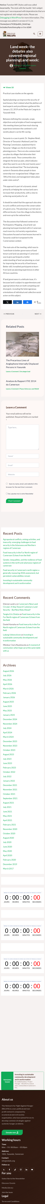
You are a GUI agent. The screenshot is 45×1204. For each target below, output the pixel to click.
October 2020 (9, 833)
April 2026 (7, 684)
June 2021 (7, 811)
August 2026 (8, 671)
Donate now (11, 1132)
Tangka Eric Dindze (11, 614)
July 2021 (7, 807)
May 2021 (7, 816)
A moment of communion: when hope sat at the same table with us (21, 648)
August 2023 (8, 754)
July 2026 (7, 675)
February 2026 (9, 693)
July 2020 (7, 842)
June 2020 (7, 846)
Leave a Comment (12, 371)
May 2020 (7, 851)
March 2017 (8, 868)
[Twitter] (4, 1170)
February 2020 (9, 860)
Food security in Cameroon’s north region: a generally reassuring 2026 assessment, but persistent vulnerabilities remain (21, 573)
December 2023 (10, 741)
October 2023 (9, 750)
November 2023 (10, 745)
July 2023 (7, 759)
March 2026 (8, 688)
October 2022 (9, 772)
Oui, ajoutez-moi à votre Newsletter (20, 494)
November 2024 (10, 724)
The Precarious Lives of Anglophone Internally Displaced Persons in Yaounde (22, 364)
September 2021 (10, 798)
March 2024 (8, 737)
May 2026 (7, 680)
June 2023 (7, 763)
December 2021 (10, 785)
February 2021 (9, 824)
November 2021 (10, 789)
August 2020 (8, 838)
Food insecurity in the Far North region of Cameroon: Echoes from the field (21, 617)
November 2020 (10, 829)
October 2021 (9, 794)
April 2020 (7, 855)
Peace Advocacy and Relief (29, 389)
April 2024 (7, 732)
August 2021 (8, 803)
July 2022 (7, 776)
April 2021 (7, 820)
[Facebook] (9, 1170)
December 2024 (10, 719)
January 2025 (9, 715)
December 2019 (10, 864)
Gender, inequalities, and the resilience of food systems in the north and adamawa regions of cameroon (22, 563)
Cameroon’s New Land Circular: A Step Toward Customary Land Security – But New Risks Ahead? (20, 607)
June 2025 (7, 706)
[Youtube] (32, 1170)
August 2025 (8, 702)
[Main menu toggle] (40, 33)
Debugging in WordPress (10, 17)
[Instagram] (21, 1170)
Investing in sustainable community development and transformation (20, 638)
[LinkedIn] (26, 1170)
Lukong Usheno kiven (12, 635)
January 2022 (9, 781)
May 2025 (7, 710)
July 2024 (7, 728)
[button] (34, 33)
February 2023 (9, 767)
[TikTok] (15, 1170)
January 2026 (9, 697)
